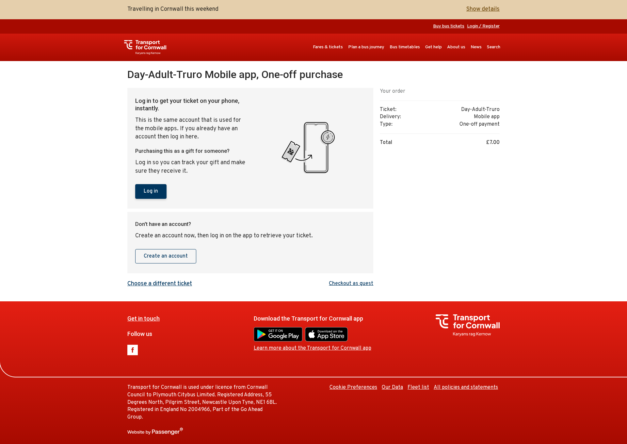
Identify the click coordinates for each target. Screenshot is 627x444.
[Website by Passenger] (155, 433)
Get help (433, 47)
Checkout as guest (351, 283)
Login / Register (483, 26)
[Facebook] (132, 350)
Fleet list (418, 387)
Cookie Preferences (353, 387)
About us (456, 47)
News (476, 47)
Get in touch (143, 318)
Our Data (392, 387)
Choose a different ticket (159, 284)
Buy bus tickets (448, 26)
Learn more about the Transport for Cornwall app (312, 348)
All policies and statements (466, 387)
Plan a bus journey (366, 47)
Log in (151, 191)
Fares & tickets (328, 47)
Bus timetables (405, 47)
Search (493, 47)
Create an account (166, 256)
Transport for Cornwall (148, 47)
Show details (483, 9)
